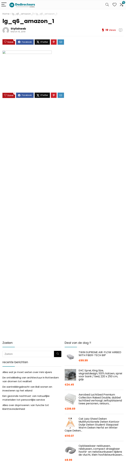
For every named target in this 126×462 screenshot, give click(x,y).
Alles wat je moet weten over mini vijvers (27, 372)
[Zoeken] (57, 354)
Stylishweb (18, 29)
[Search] (107, 4)
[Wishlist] (114, 5)
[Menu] (4, 4)
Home (6, 13)
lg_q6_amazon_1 (22, 13)
